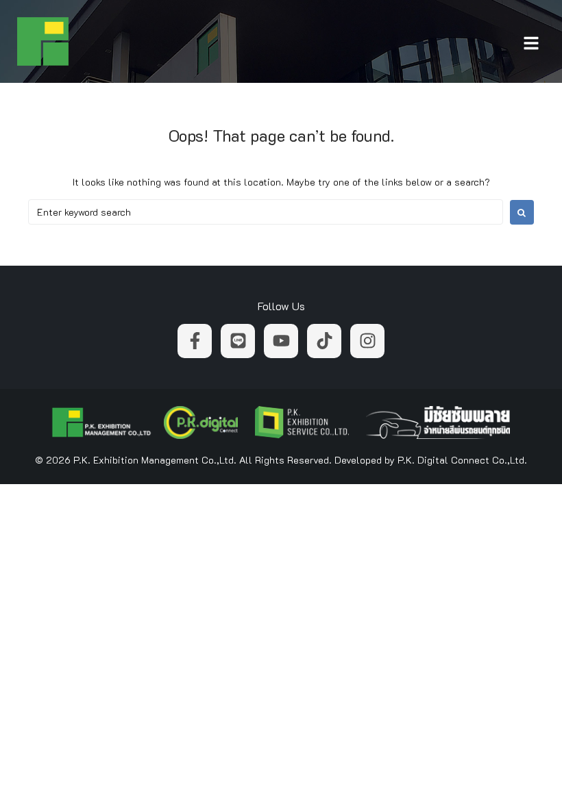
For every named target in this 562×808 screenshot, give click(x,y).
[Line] (238, 341)
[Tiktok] (324, 341)
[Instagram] (367, 341)
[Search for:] (265, 212)
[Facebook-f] (195, 341)
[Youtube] (281, 341)
